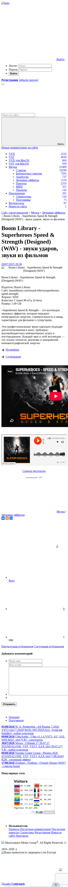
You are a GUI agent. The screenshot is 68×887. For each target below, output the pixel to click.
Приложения (17, 193)
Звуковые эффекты (27, 180)
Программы (23, 199)
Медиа (13, 166)
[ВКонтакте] (3, 518)
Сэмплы (21, 170)
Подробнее (12, 349)
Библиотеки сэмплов (29, 173)
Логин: (13, 65)
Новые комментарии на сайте (19, 147)
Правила (14, 829)
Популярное (16, 720)
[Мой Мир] (11, 518)
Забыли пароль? (29, 80)
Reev (12, 580)
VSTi (12, 153)
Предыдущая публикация (17, 646)
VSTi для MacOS (19, 160)
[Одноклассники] (7, 518)
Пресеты (21, 183)
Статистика (27, 832)
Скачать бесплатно (34, 471)
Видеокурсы (16, 203)
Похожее (14, 717)
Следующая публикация (49, 646)
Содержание (13, 356)
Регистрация (42, 832)
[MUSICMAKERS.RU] (5, 3)
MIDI (19, 186)
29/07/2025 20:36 (11, 264)
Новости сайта (18, 206)
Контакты (22, 835)
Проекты (21, 190)
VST (11, 157)
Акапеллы (22, 176)
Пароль (13, 69)
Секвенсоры (23, 196)
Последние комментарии (35, 829)
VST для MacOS (19, 163)
